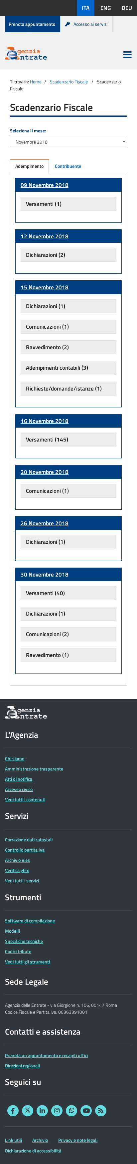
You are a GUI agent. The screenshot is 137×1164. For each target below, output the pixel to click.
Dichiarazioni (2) (45, 255)
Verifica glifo (17, 870)
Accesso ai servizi (90, 24)
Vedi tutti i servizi (22, 880)
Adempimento (29, 166)
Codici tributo (18, 951)
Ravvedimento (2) (47, 347)
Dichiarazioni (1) (45, 306)
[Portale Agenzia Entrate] (26, 54)
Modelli (12, 930)
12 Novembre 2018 (44, 236)
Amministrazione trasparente (34, 768)
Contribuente (68, 166)
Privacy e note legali (77, 1140)
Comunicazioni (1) (47, 326)
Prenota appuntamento (32, 24)
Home (36, 81)
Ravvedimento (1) (47, 655)
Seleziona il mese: (28, 130)
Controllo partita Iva (25, 849)
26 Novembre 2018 (44, 523)
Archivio (40, 1140)
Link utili (13, 1140)
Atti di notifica (18, 778)
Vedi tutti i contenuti (25, 799)
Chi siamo (14, 758)
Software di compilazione (30, 920)
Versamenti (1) (44, 204)
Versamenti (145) (47, 439)
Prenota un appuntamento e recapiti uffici (46, 1055)
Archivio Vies (17, 860)
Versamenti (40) (45, 593)
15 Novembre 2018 (44, 287)
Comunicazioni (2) (47, 634)
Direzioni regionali (22, 1065)
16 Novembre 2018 (44, 421)
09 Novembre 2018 (44, 185)
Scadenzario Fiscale (69, 81)
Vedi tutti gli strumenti (27, 961)
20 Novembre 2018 (44, 472)
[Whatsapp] (71, 1110)
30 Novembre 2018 (44, 574)
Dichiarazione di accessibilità (33, 1150)
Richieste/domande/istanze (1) (64, 388)
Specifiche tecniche (24, 941)
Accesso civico (19, 789)
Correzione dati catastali (29, 839)
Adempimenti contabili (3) (57, 367)
